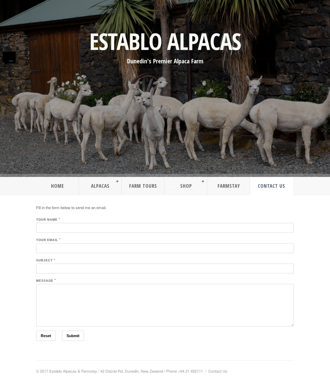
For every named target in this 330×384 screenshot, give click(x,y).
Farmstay (229, 185)
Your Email (47, 240)
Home (57, 185)
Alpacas (100, 185)
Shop (186, 185)
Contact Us (271, 185)
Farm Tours (143, 185)
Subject (44, 260)
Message (44, 281)
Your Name (46, 219)
